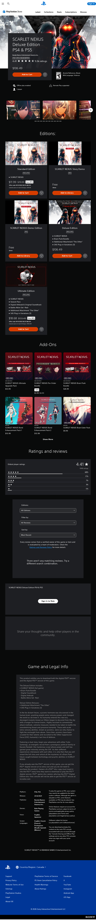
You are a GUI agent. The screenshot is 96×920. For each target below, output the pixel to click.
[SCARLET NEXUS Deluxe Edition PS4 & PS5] (23, 110)
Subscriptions (71, 12)
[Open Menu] (3, 4)
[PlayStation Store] (13, 12)
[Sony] (90, 919)
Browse (83, 12)
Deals (59, 12)
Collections (48, 12)
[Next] (91, 110)
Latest (37, 12)
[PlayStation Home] (43, 3)
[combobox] (48, 510)
